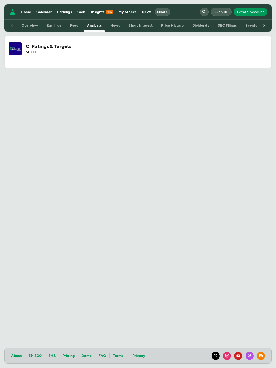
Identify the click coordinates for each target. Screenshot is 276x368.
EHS (52, 355)
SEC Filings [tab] (227, 25)
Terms (118, 355)
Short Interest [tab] (141, 25)
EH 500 (35, 355)
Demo (86, 355)
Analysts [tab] (94, 25)
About (16, 355)
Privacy (138, 355)
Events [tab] (251, 25)
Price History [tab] (172, 25)
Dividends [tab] (200, 25)
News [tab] (115, 25)
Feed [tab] (74, 25)
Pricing (69, 355)
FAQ (102, 355)
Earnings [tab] (54, 25)
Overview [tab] (30, 25)
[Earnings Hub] (11, 12)
